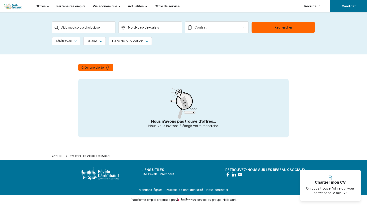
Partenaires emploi (70, 6)
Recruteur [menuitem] (312, 6)
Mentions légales (150, 190)
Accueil (57, 156)
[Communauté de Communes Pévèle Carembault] (13, 6)
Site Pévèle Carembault (158, 174)
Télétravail (63, 41)
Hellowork (229, 200)
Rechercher (283, 27)
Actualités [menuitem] (136, 6)
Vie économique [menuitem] (105, 6)
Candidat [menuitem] (349, 6)
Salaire (92, 41)
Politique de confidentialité (184, 190)
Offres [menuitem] (41, 6)
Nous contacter (217, 190)
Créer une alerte (92, 67)
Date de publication (127, 41)
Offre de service (167, 6)
